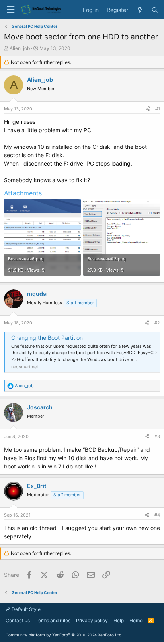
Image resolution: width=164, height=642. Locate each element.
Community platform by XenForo (64, 634)
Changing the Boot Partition (47, 337)
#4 (157, 515)
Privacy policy (92, 620)
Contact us (18, 620)
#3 (157, 436)
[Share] (147, 109)
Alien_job (20, 48)
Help (118, 620)
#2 (157, 323)
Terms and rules (52, 620)
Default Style (25, 609)
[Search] (154, 9)
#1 (157, 109)
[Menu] (10, 9)
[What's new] (139, 9)
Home (136, 620)
